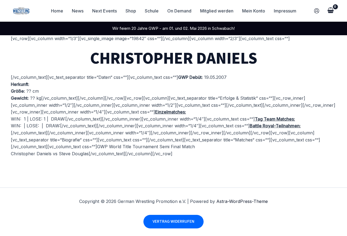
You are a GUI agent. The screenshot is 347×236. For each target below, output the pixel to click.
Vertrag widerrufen (173, 221)
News (77, 11)
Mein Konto (253, 11)
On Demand (179, 11)
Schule (152, 11)
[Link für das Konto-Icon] (316, 11)
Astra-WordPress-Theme (242, 201)
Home (57, 11)
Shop (131, 11)
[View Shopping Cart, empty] (330, 10)
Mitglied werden (216, 11)
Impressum (285, 11)
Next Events (104, 11)
